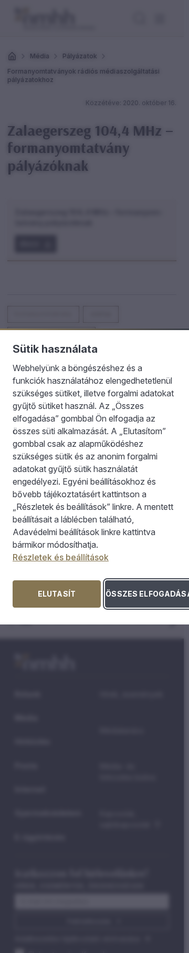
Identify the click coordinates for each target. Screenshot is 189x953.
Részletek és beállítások (61, 557)
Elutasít (57, 593)
